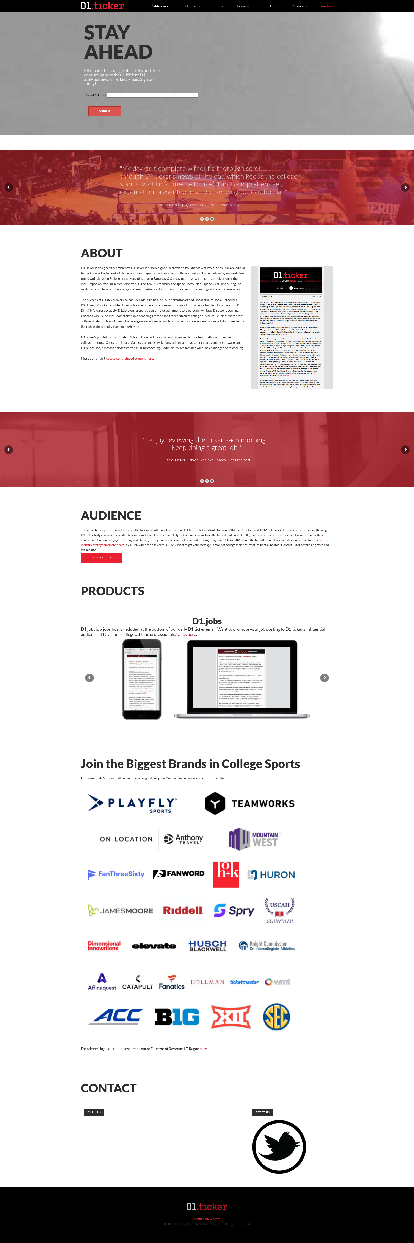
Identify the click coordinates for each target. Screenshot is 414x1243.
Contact (327, 1)
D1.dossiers (193, 1)
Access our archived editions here (129, 358)
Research (244, 1)
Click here (186, 634)
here (203, 1049)
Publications (161, 1)
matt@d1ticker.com (207, 1219)
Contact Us (101, 558)
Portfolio (272, 1)
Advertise (300, 1)
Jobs (219, 1)
